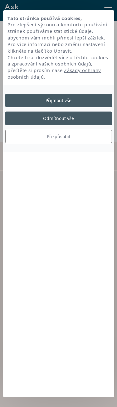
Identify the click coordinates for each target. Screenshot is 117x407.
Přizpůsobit (59, 136)
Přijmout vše (58, 100)
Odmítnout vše (58, 118)
